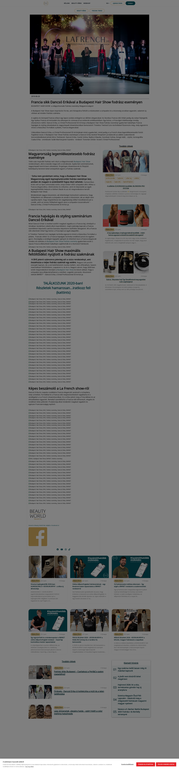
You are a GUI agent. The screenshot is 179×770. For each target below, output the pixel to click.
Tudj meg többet (29, 766)
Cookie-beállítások (127, 764)
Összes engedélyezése (166, 764)
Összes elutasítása (145, 764)
